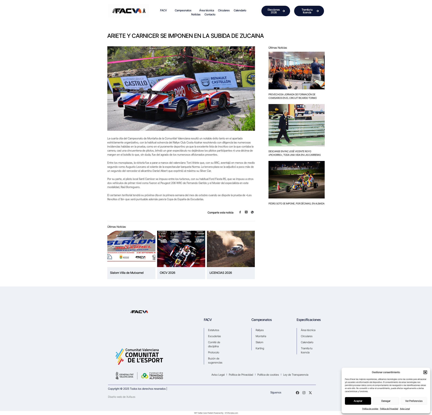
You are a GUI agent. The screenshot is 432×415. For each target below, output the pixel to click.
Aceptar (358, 401)
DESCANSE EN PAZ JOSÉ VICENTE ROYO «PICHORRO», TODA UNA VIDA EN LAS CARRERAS (294, 153)
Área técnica (206, 10)
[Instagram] (304, 392)
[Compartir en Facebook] (240, 212)
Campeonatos (183, 10)
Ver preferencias (413, 401)
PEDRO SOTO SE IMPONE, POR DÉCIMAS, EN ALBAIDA (296, 203)
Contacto (210, 14)
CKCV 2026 (167, 272)
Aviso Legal (405, 408)
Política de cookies (370, 408)
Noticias (195, 14)
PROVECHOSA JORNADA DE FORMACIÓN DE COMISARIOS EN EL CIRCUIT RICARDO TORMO (292, 96)
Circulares (224, 10)
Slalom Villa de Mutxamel (127, 272)
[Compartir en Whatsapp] (252, 212)
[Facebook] (297, 392)
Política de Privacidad (389, 408)
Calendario (240, 10)
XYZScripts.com (231, 413)
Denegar (385, 401)
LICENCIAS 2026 (221, 272)
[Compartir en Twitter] (246, 212)
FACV (163, 10)
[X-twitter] (310, 392)
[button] (425, 372)
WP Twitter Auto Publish (203, 413)
